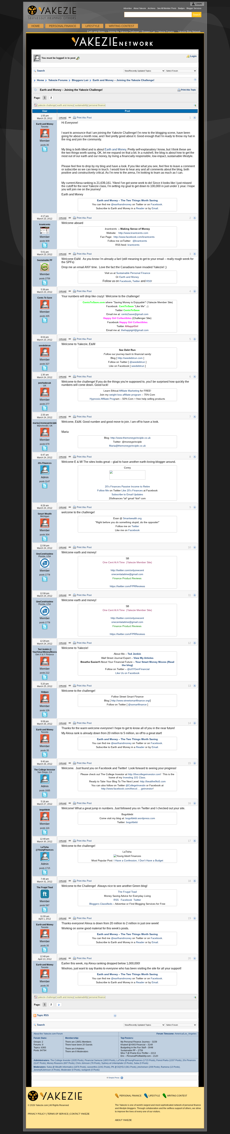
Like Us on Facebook (127, 673)
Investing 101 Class (134, 777)
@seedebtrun (137, 362)
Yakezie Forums (58, 80)
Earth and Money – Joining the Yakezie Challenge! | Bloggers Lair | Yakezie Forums (130, 31)
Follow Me (103, 490)
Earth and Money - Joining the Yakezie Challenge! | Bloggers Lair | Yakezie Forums (115, 41)
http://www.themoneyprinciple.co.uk (131, 437)
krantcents (133, 244)
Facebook (156, 204)
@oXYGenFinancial (138, 669)
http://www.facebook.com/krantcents (134, 236)
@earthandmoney (121, 204)
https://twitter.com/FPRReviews (127, 586)
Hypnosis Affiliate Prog (102, 398)
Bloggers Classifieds (100, 903)
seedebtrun (137, 365)
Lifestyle (93, 25)
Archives (151, 8)
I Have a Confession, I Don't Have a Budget (138, 860)
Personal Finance (62, 25)
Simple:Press (114, 1078)
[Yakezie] (55, 1100)
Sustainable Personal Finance (133, 273)
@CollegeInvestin (136, 785)
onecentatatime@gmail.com (127, 574)
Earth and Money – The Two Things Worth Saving (127, 200)
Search (40, 71)
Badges (181, 8)
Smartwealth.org (132, 518)
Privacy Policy (37, 1114)
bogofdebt (132, 822)
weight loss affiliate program (125, 394)
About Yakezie (140, 8)
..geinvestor (146, 788)
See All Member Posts (166, 8)
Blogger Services (194, 8)
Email (155, 208)
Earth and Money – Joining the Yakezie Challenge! (123, 80)
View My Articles (143, 657)
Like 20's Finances (132, 490)
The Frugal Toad (127, 891)
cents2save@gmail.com (134, 314)
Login (193, 56)
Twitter (136, 281)
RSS (148, 281)
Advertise (127, 8)
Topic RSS (42, 1015)
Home (35, 25)
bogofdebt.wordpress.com (140, 818)
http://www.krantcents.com (133, 232)
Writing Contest (121, 25)
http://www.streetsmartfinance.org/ (130, 700)
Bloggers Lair (79, 80)
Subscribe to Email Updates (127, 494)
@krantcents (140, 240)
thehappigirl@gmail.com (135, 330)
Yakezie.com (54, 12)
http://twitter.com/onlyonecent (127, 570)
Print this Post (84, 117)
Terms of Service (57, 1114)
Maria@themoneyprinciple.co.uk (127, 445)
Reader (140, 208)
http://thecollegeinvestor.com (144, 774)
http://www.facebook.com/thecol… (120, 788)
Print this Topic (188, 90)
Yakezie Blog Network (189, 31)
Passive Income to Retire (135, 486)
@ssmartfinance (137, 704)
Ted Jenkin (134, 653)
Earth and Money (115, 149)
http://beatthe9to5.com (153, 781)
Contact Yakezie (79, 1114)
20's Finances (113, 486)
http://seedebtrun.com (130, 358)
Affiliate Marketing (129, 390)
